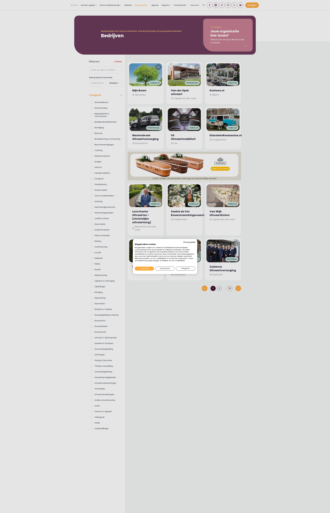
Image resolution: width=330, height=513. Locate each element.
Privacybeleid (189, 242)
